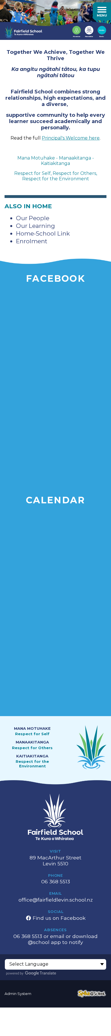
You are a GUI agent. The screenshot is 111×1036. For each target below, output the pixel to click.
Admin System (18, 994)
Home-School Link (43, 233)
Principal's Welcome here (71, 138)
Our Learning (35, 225)
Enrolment (31, 241)
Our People (32, 218)
